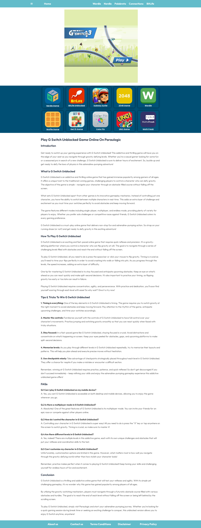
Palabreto (120, 3)
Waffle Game (52, 129)
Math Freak (148, 129)
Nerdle (108, 3)
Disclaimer (124, 524)
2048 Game (124, 105)
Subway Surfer (101, 105)
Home (47, 3)
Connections (136, 3)
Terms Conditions (100, 524)
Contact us (76, 524)
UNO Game (124, 129)
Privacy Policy (148, 524)
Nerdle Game (52, 105)
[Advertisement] (52, 41)
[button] (31, 3)
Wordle (97, 3)
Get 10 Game (76, 129)
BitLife (150, 3)
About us (53, 524)
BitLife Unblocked (76, 105)
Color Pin (100, 129)
